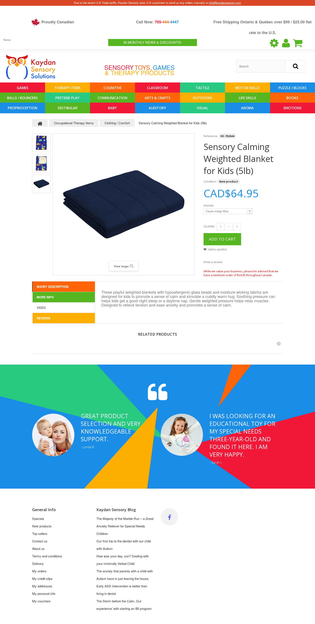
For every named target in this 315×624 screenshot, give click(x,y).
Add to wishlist (217, 249)
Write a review (213, 262)
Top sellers (39, 533)
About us (38, 548)
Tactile (202, 87)
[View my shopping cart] (301, 43)
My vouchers (41, 601)
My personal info (43, 593)
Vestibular (67, 108)
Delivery (38, 563)
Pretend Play (67, 98)
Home (6, 40)
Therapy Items (67, 87)
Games (22, 87)
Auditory (157, 108)
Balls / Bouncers (22, 98)
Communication (112, 98)
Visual (202, 108)
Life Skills (247, 98)
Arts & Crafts (157, 98)
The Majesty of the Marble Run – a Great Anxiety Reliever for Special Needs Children (124, 526)
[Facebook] (169, 516)
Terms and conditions (47, 556)
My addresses (42, 586)
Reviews (43, 318)
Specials (38, 518)
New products (42, 526)
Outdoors (202, 98)
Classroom (157, 87)
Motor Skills (247, 87)
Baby (112, 108)
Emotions (293, 108)
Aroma (247, 108)
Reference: (211, 136)
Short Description (52, 286)
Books (292, 98)
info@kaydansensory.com (225, 3)
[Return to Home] (40, 123)
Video (41, 307)
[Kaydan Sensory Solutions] (31, 67)
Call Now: (157, 22)
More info (45, 297)
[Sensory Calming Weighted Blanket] (41, 142)
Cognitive (113, 87)
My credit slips (42, 578)
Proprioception (22, 108)
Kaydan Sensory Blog (116, 509)
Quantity (209, 226)
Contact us (39, 541)
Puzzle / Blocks (292, 87)
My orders (39, 571)
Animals (209, 205)
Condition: (210, 181)
